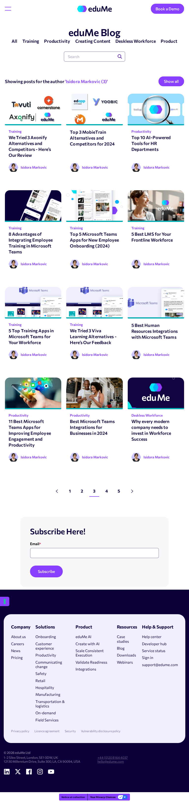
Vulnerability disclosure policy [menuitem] (100, 731)
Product (169, 41)
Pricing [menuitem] (17, 657)
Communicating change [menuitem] (48, 664)
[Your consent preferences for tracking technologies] (4, 601)
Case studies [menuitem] (123, 638)
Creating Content (93, 41)
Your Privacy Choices (103, 797)
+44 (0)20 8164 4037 (112, 757)
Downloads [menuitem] (126, 655)
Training (30, 41)
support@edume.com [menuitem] (160, 664)
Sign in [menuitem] (147, 657)
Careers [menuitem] (17, 644)
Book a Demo (167, 8)
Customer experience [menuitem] (44, 646)
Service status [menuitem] (153, 650)
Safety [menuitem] (41, 673)
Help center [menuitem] (151, 636)
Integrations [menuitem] (86, 669)
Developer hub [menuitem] (154, 644)
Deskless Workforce (135, 41)
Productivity (57, 41)
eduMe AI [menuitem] (83, 636)
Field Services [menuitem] (47, 720)
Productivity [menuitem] (45, 655)
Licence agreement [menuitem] (47, 731)
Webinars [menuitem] (125, 662)
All (14, 41)
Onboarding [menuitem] (45, 636)
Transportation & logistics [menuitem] (50, 703)
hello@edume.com (110, 761)
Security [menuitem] (70, 731)
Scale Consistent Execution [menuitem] (90, 652)
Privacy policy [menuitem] (20, 731)
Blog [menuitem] (121, 648)
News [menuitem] (15, 650)
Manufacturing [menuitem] (47, 694)
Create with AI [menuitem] (87, 644)
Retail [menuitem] (40, 680)
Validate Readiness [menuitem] (91, 662)
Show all (171, 81)
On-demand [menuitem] (45, 713)
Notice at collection (73, 797)
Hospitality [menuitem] (44, 687)
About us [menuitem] (18, 636)
